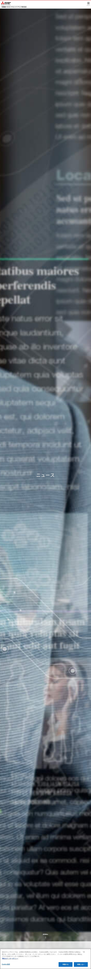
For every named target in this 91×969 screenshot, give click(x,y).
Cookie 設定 (6, 964)
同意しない (81, 964)
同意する (65, 964)
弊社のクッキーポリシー (10, 958)
